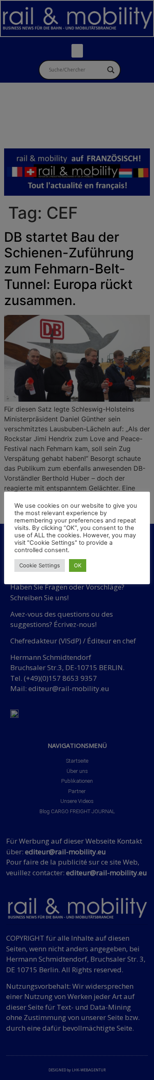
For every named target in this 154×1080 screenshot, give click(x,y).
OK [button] (77, 565)
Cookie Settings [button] (39, 565)
